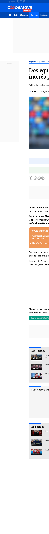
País (16, 15)
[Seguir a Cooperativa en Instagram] (24, 1)
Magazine (24, 15)
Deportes (34, 15)
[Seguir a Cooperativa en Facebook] (18, 1)
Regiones (44, 15)
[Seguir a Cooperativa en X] (21, 1)
